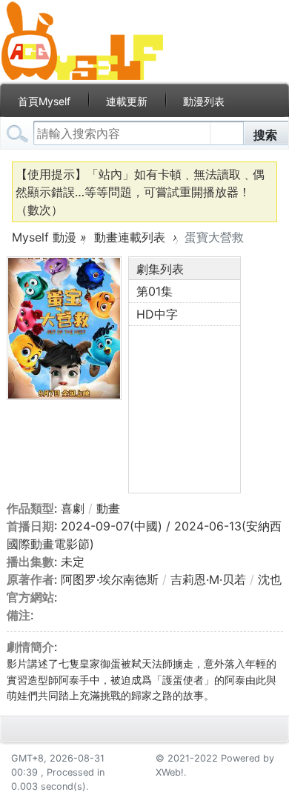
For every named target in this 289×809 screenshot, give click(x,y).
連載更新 (126, 101)
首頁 (44, 101)
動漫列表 (204, 101)
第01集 (154, 291)
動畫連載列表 (129, 237)
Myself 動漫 (44, 237)
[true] (18, 133)
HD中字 (157, 314)
